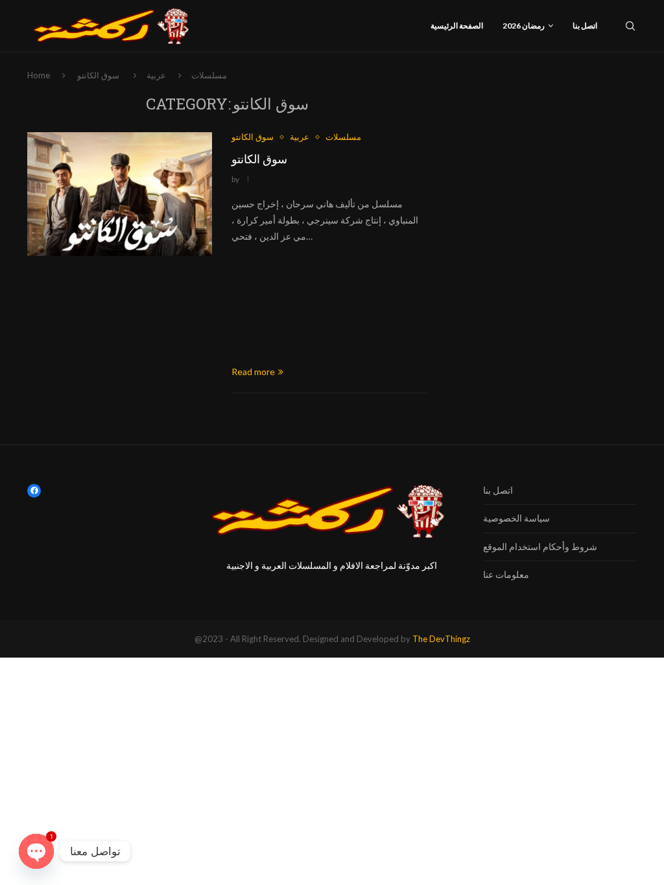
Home (38, 75)
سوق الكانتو (259, 159)
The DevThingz (441, 639)
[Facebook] (34, 491)
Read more (253, 371)
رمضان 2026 (524, 25)
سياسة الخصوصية (516, 517)
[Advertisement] (329, 305)
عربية (156, 75)
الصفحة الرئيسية (457, 25)
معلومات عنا (506, 574)
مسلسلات (209, 75)
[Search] (630, 26)
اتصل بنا (585, 25)
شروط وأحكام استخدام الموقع (540, 546)
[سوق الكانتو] (119, 193)
